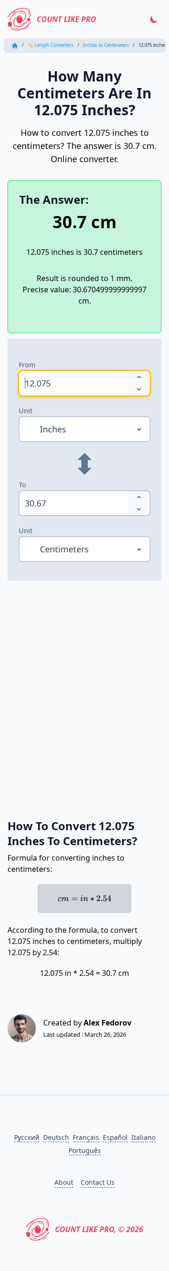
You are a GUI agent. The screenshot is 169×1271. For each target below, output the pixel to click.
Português (85, 1150)
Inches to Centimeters (106, 45)
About (63, 1182)
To (22, 484)
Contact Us (98, 1182)
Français (86, 1137)
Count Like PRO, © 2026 (99, 1229)
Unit (25, 410)
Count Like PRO (66, 19)
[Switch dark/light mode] (154, 19)
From (27, 364)
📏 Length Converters (51, 45)
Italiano (143, 1137)
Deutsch (56, 1137)
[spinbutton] (73, 383)
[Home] (14, 45)
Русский (26, 1137)
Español (115, 1137)
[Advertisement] (84, 689)
